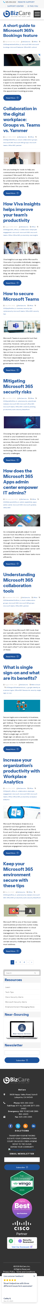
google (30, 687)
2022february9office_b (11, 502)
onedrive (26, 407)
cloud (20, 140)
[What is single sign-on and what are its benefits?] (22, 705)
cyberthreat (32, 401)
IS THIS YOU (33, 6)
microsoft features (16, 47)
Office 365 (27, 47)
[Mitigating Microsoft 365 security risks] (22, 422)
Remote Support (26, 2)
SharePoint (26, 409)
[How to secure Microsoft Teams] (22, 326)
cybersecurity (8, 311)
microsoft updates (29, 505)
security (19, 409)
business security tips (24, 308)
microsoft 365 (27, 44)
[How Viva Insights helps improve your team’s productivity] (22, 248)
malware (6, 404)
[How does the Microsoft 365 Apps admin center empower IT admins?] (22, 520)
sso (10, 693)
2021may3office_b (9, 895)
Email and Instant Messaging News (19, 1007)
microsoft (15, 232)
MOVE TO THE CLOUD (22, 1144)
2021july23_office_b (10, 791)
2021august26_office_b (11, 230)
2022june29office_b (10, 401)
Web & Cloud (35, 685)
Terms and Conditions (25, 1272)
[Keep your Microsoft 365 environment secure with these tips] (22, 910)
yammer (19, 145)
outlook (34, 47)
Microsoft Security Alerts (16, 1002)
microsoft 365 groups (21, 143)
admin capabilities (26, 502)
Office (35, 42)
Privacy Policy (9, 1272)
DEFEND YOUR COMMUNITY (22, 1147)
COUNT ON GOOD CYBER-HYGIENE (22, 1141)
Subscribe (20, 1060)
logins (12, 690)
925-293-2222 (10, 2)
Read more (10, 98)
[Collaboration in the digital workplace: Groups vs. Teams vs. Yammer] (22, 158)
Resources (13, 980)
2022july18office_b (9, 308)
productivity (25, 235)
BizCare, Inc (26, 42)
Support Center (15, 6)
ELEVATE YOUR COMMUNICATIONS (22, 1138)
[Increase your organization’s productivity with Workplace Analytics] (22, 812)
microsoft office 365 (27, 404)
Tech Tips (9, 992)
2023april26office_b (10, 140)
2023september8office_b (12, 44)
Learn (7, 987)
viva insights (34, 235)
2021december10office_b (12, 600)
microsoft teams (19, 311)
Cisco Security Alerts (14, 997)
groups (34, 140)
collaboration (27, 140)
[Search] (36, 973)
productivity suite (9, 409)
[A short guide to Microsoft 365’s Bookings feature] (22, 60)
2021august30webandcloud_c (16, 687)
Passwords (26, 690)
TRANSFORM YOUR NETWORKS (22, 1135)
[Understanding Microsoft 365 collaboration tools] (22, 618)
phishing (32, 407)
